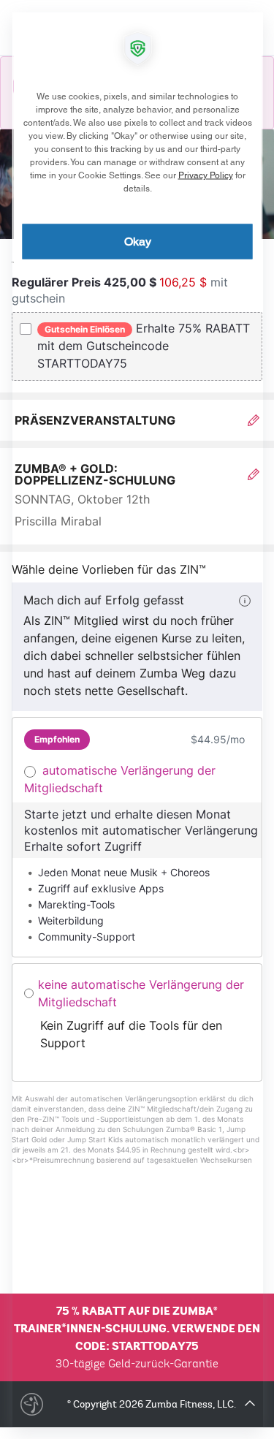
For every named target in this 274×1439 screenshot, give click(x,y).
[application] (137, 719)
